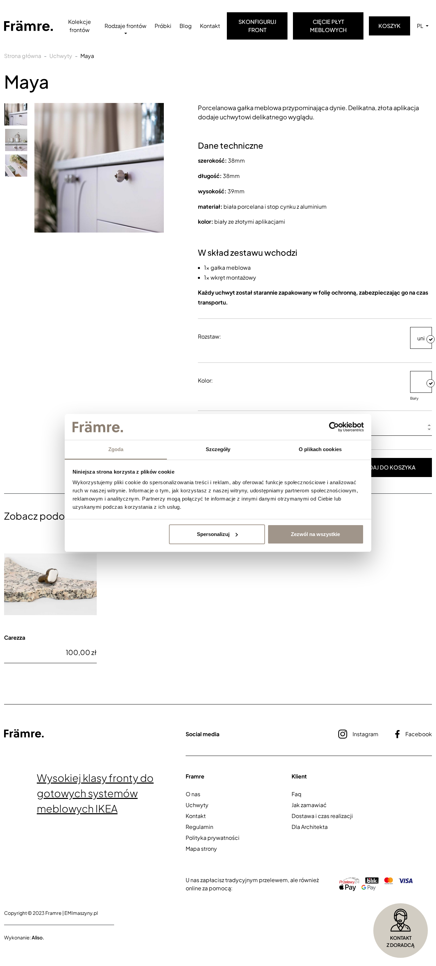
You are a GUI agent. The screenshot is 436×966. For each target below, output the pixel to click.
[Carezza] (50, 584)
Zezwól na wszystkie (315, 534)
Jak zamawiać (309, 804)
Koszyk (389, 25)
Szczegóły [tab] (218, 449)
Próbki (163, 25)
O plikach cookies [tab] (320, 449)
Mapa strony (201, 848)
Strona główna (22, 55)
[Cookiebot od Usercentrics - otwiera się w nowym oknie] (334, 427)
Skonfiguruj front (257, 25)
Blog (186, 25)
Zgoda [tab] (116, 449)
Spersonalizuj (213, 534)
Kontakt (210, 25)
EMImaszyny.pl (81, 913)
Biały (414, 398)
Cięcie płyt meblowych (328, 25)
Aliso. (38, 937)
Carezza (14, 637)
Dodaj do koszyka (388, 467)
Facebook (418, 734)
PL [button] (420, 25)
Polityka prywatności (212, 837)
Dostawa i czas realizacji (322, 815)
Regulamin (199, 826)
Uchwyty (60, 55)
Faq (296, 794)
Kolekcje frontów (79, 25)
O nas (193, 794)
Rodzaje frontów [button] (125, 25)
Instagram (365, 734)
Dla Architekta (310, 826)
